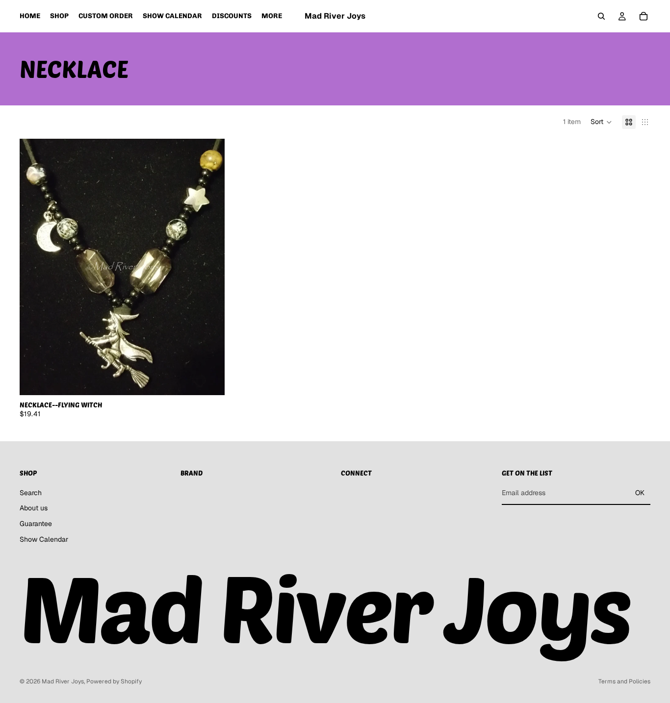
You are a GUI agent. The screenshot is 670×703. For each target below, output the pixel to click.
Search (31, 492)
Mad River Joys (63, 681)
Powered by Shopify (114, 681)
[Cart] (643, 16)
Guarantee (36, 523)
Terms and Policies (624, 681)
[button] (601, 122)
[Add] (209, 380)
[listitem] (272, 16)
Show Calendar (44, 539)
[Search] (601, 16)
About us (34, 508)
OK (639, 492)
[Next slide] (210, 266)
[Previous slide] (34, 266)
